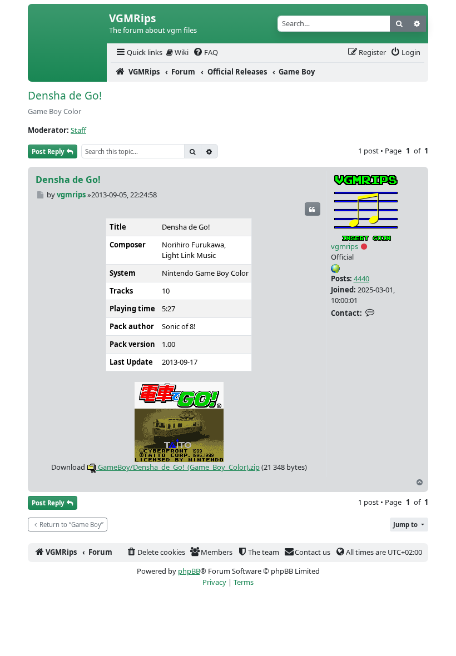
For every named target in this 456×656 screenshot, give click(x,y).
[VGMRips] (67, 72)
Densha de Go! (65, 95)
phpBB (189, 571)
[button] (409, 524)
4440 (361, 279)
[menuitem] (138, 52)
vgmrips (344, 246)
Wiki (181, 52)
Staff (78, 130)
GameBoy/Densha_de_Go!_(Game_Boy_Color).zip (178, 467)
